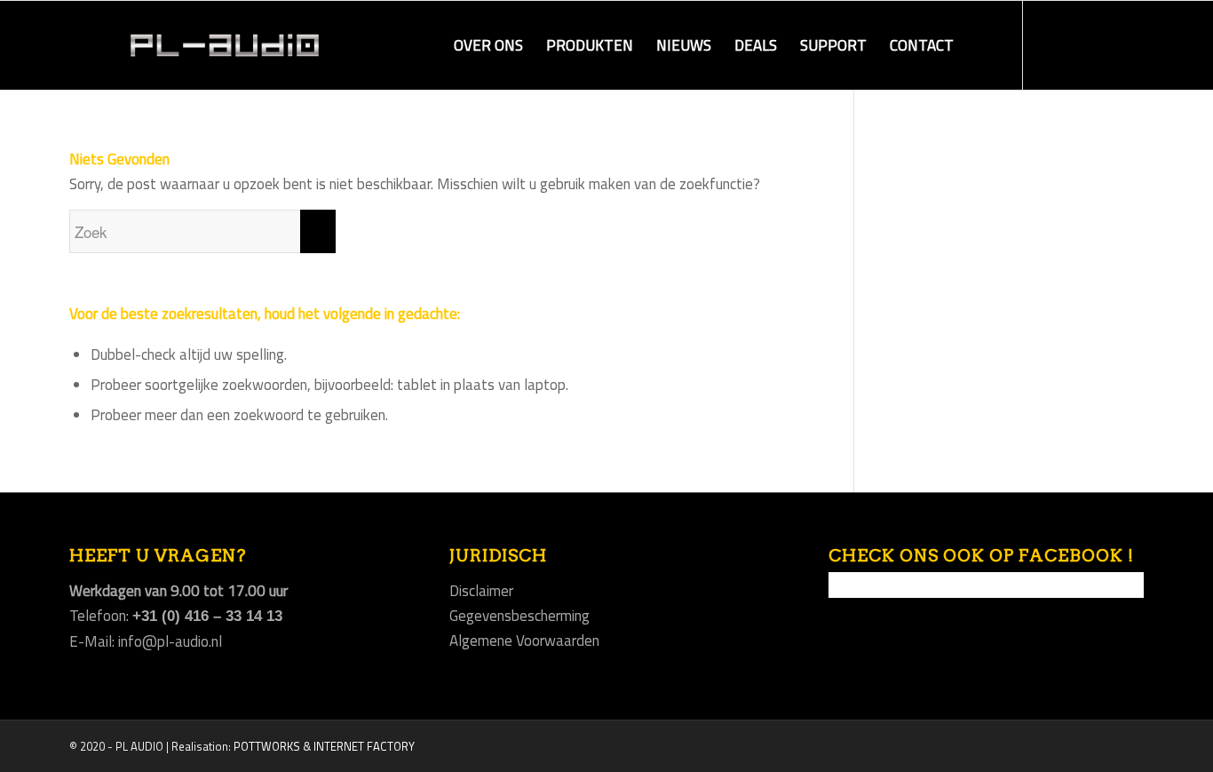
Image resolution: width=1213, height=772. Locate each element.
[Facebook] (1050, 44)
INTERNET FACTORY (364, 746)
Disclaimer (481, 590)
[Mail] (1130, 44)
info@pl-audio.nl (170, 641)
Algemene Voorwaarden (524, 640)
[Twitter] (1103, 44)
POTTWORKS (267, 746)
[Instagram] (1077, 44)
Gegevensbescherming (519, 615)
